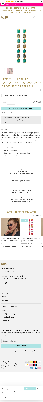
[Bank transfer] (27, 363)
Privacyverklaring (8, 314)
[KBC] (36, 369)
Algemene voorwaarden (11, 307)
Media (4, 297)
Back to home (36, 215)
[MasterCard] (35, 363)
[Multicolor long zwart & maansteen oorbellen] (11, 227)
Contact (5, 300)
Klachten (5, 324)
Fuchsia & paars (27, 246)
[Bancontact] (27, 366)
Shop (4, 290)
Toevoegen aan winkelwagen (21, 108)
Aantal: (4, 102)
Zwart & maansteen (9, 246)
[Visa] (39, 363)
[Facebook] (2, 283)
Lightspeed (5, 366)
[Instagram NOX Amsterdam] (6, 283)
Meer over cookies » (39, 393)
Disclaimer (6, 310)
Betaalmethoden (8, 317)
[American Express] (32, 369)
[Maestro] (35, 366)
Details (4, 129)
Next (41, 254)
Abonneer (21, 346)
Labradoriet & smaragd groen (15, 95)
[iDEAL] (31, 363)
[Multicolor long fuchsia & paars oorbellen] (31, 227)
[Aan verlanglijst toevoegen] (40, 90)
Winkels (5, 293)
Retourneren (7, 320)
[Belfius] (39, 366)
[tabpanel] (22, 46)
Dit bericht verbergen (30, 389)
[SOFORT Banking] (31, 366)
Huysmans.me (6, 368)
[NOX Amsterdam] (4, 264)
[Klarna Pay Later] (40, 369)
